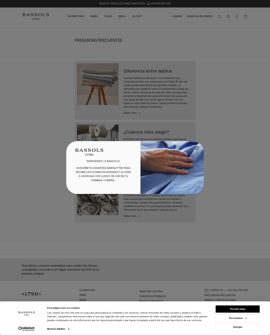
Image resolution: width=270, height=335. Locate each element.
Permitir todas (237, 309)
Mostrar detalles (56, 329)
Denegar (237, 327)
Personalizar (236, 318)
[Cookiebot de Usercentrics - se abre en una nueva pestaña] (26, 329)
